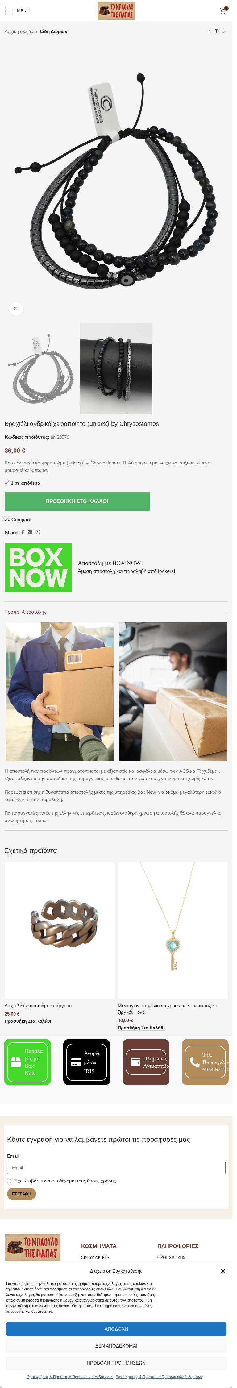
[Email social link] (30, 532)
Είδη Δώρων (53, 31)
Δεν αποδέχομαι (116, 1346)
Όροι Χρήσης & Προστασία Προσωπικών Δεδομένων (70, 1377)
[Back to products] (216, 31)
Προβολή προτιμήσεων (116, 1362)
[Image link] (32, 1247)
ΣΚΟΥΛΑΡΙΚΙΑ (95, 1257)
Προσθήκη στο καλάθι (77, 501)
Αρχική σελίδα (19, 31)
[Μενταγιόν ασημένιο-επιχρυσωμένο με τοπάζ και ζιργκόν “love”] (173, 930)
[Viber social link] (38, 532)
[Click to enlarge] (16, 309)
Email (13, 1156)
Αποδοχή (116, 1329)
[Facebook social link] (22, 532)
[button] (223, 1271)
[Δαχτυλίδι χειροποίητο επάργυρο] (60, 930)
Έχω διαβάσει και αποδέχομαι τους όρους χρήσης (65, 1180)
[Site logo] (116, 10)
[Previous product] (209, 31)
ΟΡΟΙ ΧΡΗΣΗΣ (171, 1257)
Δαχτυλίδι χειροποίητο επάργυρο (38, 1005)
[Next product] (224, 31)
